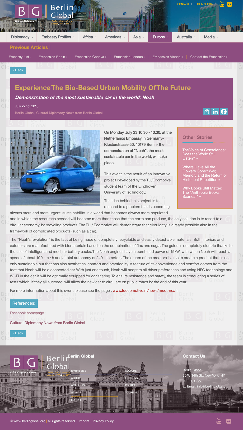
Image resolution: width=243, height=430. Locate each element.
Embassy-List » (20, 57)
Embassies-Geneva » (91, 57)
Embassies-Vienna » (168, 57)
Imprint (84, 421)
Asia (137, 37)
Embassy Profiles (56, 37)
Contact (183, 4)
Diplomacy (20, 37)
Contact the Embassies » (209, 57)
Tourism (131, 393)
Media (209, 37)
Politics (130, 385)
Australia (184, 37)
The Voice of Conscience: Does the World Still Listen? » (204, 154)
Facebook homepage (27, 313)
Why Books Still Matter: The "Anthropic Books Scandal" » (202, 192)
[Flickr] (229, 4)
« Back (18, 70)
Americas (113, 37)
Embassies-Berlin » (53, 57)
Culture (131, 371)
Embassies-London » (129, 57)
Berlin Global (204, 4)
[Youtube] (222, 4)
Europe (159, 37)
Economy (131, 378)
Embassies (78, 371)
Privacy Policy (103, 421)
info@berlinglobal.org (213, 386)
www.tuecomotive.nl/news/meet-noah (145, 291)
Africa (88, 37)
